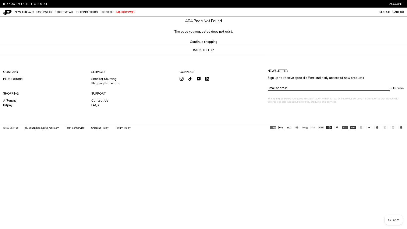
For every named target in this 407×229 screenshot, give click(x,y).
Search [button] (384, 12)
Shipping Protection (105, 83)
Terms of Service (75, 127)
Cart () (398, 12)
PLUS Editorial (13, 79)
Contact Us (99, 100)
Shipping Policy (100, 127)
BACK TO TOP (203, 50)
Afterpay (9, 100)
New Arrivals (24, 12)
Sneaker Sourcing (104, 79)
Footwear (44, 12)
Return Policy (123, 127)
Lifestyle (107, 12)
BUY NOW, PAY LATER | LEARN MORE (25, 4)
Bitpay (7, 105)
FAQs (95, 105)
